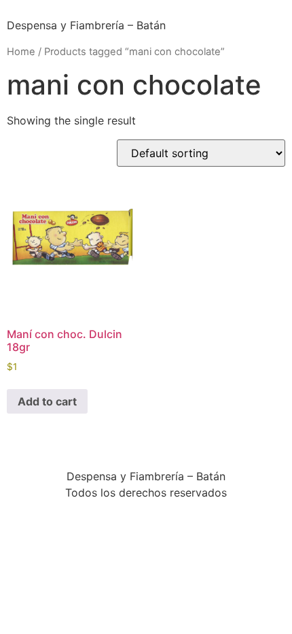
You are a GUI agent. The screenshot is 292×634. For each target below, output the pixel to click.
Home (21, 52)
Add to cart (47, 401)
